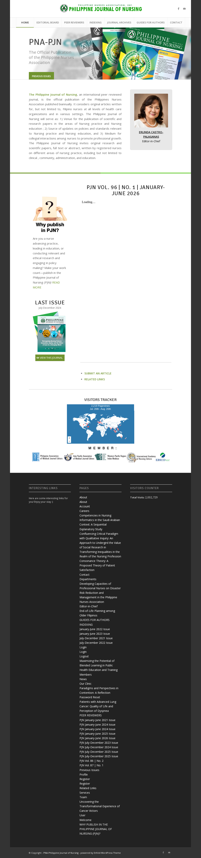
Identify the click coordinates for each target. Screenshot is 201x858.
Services (84, 793)
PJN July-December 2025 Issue (98, 752)
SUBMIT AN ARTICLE (97, 374)
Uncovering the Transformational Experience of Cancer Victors (99, 806)
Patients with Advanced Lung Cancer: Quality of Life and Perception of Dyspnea (97, 706)
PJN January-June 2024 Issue (97, 725)
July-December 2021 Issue (96, 639)
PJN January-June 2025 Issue (97, 734)
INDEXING (86, 625)
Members (85, 675)
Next (182, 54)
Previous (19, 54)
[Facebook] (178, 9)
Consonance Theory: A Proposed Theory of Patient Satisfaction (97, 566)
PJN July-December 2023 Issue (98, 743)
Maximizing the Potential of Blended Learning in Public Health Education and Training (98, 665)
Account (84, 507)
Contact (84, 575)
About (83, 498)
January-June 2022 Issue (94, 630)
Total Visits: (137, 498)
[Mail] (184, 9)
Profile (83, 775)
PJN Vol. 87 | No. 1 (91, 766)
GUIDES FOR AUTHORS (94, 620)
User (82, 816)
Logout (84, 657)
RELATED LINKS (94, 380)
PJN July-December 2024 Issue (98, 748)
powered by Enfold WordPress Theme (100, 853)
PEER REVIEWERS (90, 716)
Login (83, 648)
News (83, 680)
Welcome (85, 820)
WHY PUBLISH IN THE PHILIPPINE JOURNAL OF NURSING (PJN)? (95, 829)
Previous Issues (89, 770)
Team (83, 798)
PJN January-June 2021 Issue (97, 720)
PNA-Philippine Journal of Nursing (61, 853)
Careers (84, 511)
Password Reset (89, 698)
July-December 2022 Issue (96, 643)
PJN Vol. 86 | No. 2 (91, 761)
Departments (87, 580)
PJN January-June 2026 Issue (97, 739)
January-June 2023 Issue (94, 634)
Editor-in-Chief (88, 607)
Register (84, 779)
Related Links (87, 789)
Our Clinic (85, 684)
